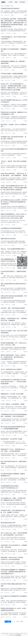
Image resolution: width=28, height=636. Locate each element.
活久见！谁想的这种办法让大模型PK (11, 369)
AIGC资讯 (7, 5)
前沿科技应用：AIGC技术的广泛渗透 (11, 439)
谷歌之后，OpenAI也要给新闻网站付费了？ (13, 249)
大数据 (16, 2)
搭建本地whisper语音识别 (8, 238)
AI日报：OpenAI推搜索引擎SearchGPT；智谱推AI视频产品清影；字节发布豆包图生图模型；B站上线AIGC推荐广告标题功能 (14, 187)
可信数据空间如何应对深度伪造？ (10, 8)
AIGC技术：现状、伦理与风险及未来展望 (13, 308)
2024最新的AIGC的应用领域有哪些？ (11, 228)
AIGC (2, 15)
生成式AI (2, 33)
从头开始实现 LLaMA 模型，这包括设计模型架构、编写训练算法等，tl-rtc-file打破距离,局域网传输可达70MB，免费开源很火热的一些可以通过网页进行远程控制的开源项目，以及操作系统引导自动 (14, 22)
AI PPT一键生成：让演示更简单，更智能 (12, 404)
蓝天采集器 (22, 2)
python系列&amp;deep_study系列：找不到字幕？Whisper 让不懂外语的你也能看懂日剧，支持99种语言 (14, 202)
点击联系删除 (18, 635)
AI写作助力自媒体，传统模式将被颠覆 (12, 73)
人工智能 (10, 2)
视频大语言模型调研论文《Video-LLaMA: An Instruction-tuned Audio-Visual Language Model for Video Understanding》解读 (13, 216)
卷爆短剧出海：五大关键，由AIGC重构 (12, 394)
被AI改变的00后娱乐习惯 (8, 522)
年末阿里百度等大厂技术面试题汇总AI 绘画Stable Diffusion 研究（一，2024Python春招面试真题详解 (13, 381)
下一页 (17, 621)
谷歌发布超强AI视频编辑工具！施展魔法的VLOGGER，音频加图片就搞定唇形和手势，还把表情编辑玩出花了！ (14, 571)
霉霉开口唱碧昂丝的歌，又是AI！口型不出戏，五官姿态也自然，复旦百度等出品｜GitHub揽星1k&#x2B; (13, 357)
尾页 (22, 621)
